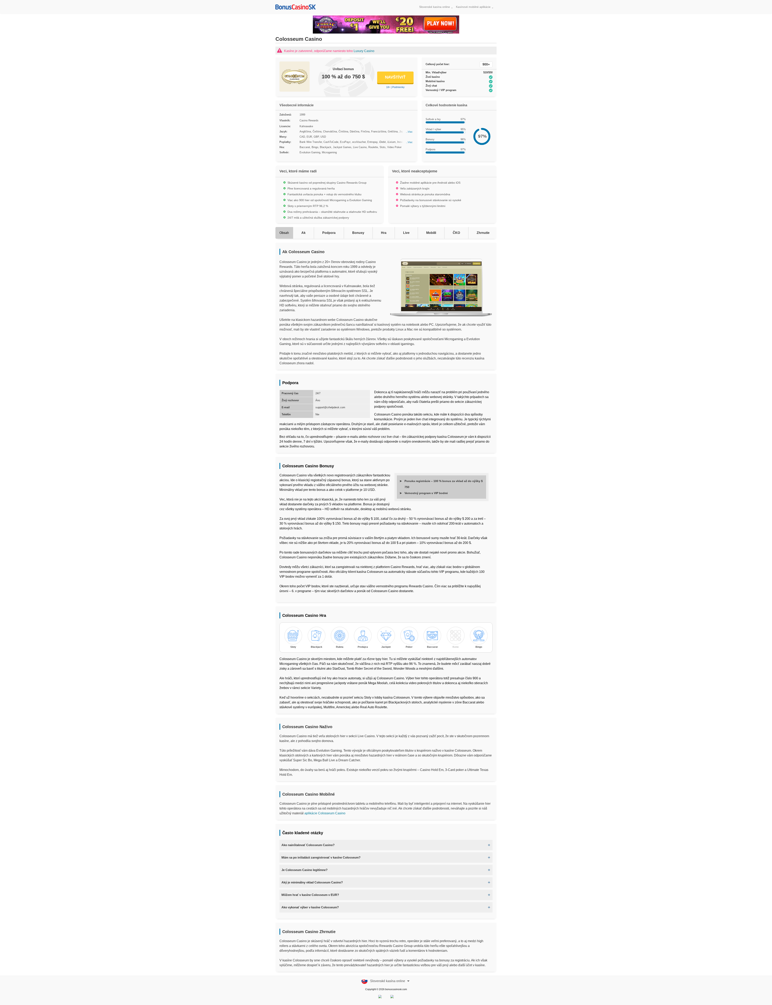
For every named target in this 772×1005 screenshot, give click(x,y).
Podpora (329, 232)
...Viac (409, 131)
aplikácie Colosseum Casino (324, 813)
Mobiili (431, 232)
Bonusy (358, 232)
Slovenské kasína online (434, 6)
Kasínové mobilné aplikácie (473, 6)
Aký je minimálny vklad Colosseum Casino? (312, 882)
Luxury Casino (364, 51)
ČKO (456, 232)
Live (406, 232)
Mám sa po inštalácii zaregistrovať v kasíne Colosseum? (320, 857)
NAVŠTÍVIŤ (395, 77)
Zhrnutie (483, 232)
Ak (303, 232)
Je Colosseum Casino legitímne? (304, 870)
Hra (383, 232)
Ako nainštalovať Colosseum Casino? (308, 845)
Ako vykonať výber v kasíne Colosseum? (310, 907)
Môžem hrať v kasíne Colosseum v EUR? (310, 895)
